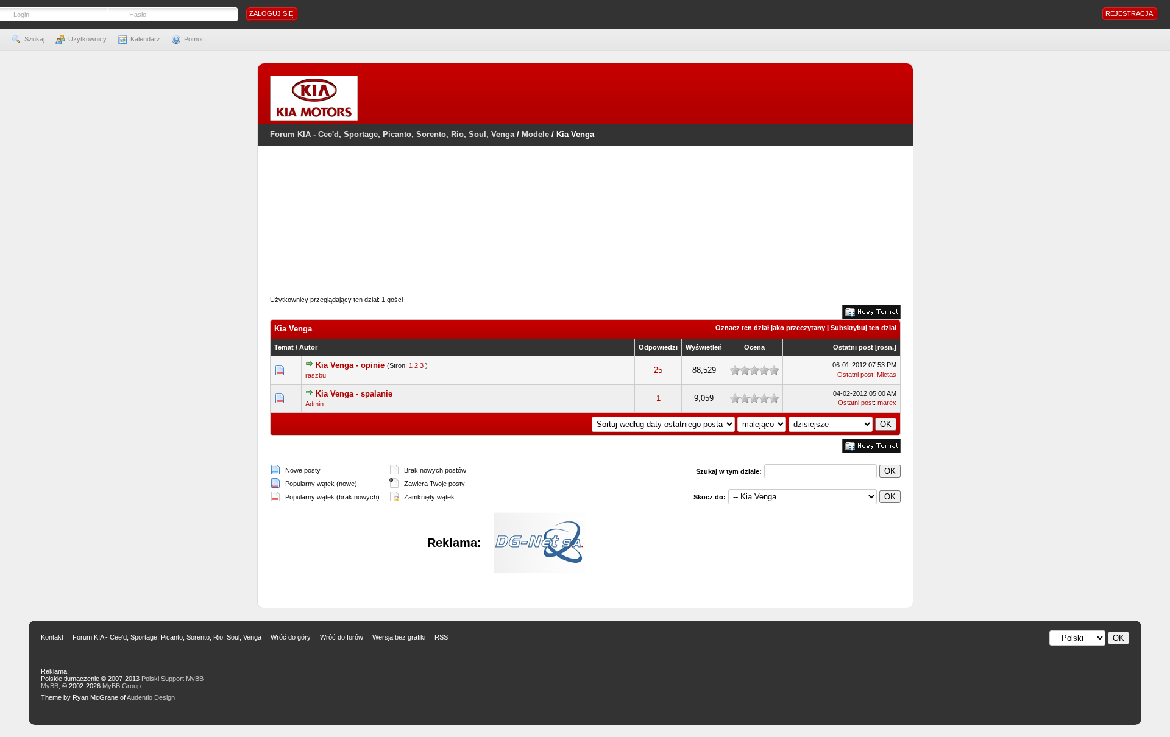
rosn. (886, 347)
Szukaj (34, 39)
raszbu (315, 375)
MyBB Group (121, 685)
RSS (441, 637)
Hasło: (138, 14)
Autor (308, 347)
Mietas (886, 374)
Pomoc (194, 39)
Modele (535, 134)
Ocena (754, 347)
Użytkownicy (87, 39)
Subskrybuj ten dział (863, 327)
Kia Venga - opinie (350, 365)
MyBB (49, 685)
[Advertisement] (585, 234)
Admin (314, 403)
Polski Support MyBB (172, 678)
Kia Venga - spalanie (354, 393)
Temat (284, 347)
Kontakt (52, 637)
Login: (22, 14)
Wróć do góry (291, 637)
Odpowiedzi (658, 347)
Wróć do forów (341, 637)
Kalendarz (145, 39)
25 (658, 370)
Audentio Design (151, 697)
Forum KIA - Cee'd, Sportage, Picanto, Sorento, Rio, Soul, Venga (392, 134)
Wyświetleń (704, 347)
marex (887, 402)
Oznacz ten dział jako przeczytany (770, 327)
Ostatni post (853, 347)
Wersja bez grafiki (398, 637)
